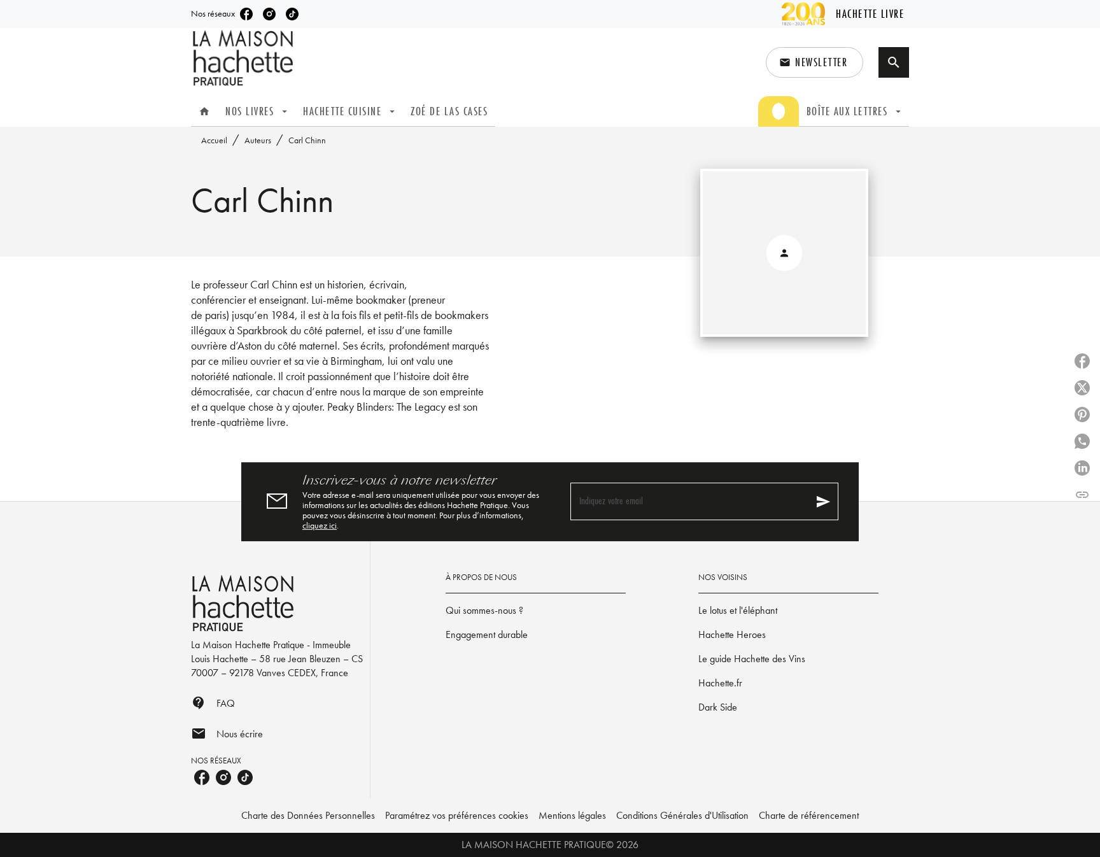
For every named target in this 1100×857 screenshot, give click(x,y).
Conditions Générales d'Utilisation (682, 815)
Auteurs (257, 140)
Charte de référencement (809, 815)
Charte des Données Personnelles (308, 815)
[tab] (204, 111)
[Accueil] (244, 58)
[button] (814, 62)
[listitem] (246, 14)
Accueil (214, 140)
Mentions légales (572, 815)
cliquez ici (319, 525)
